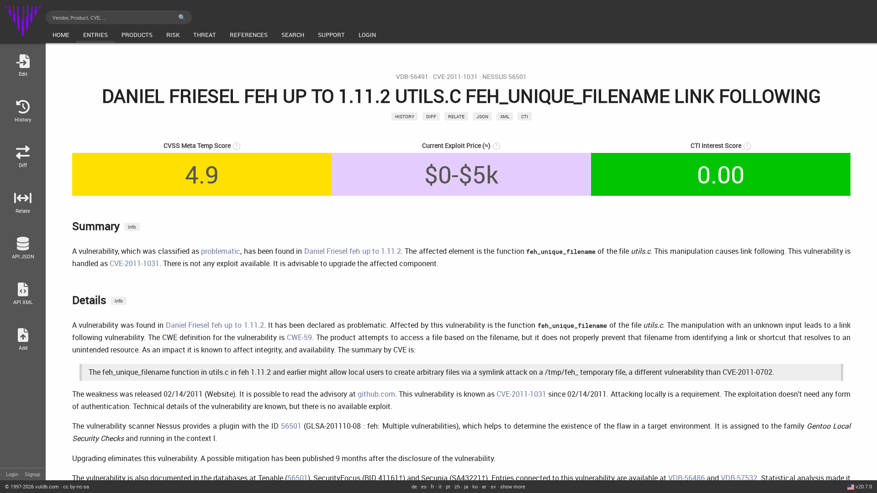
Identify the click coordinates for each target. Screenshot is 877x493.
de (414, 486)
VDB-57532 (739, 478)
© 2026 (32, 486)
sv (493, 486)
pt (448, 486)
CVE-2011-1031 (455, 77)
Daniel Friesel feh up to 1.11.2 (352, 251)
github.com (376, 394)
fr (432, 486)
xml (504, 116)
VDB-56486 (686, 478)
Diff (431, 116)
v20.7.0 (864, 486)
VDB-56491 (412, 77)
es (424, 486)
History (404, 116)
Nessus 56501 (504, 77)
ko (475, 486)
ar (484, 486)
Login (12, 474)
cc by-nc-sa (76, 486)
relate (456, 116)
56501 (291, 426)
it (440, 486)
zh (457, 486)
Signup (32, 474)
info (132, 227)
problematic (220, 251)
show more (512, 486)
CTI (524, 116)
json (482, 116)
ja (466, 486)
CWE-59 (299, 337)
